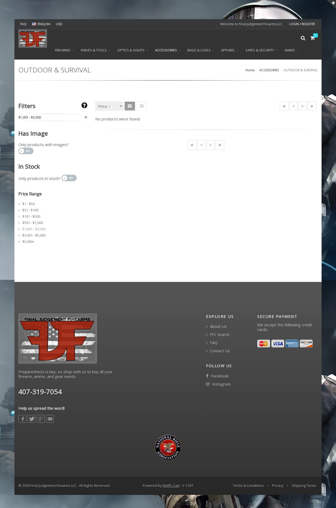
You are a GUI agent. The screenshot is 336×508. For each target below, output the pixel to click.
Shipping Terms (304, 485)
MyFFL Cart (171, 485)
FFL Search (219, 334)
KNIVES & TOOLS (94, 50)
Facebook (219, 375)
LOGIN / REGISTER (302, 24)
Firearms (62, 50)
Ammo (290, 50)
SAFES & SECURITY (259, 50)
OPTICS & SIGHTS (131, 50)
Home (250, 70)
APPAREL (228, 50)
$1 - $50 (28, 203)
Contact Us (219, 350)
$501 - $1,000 (32, 222)
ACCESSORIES (166, 50)
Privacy (278, 485)
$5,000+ (28, 241)
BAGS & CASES (199, 50)
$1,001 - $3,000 (33, 229)
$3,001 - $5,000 (33, 235)
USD (59, 24)
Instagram (221, 384)
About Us (218, 326)
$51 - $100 (30, 210)
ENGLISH (44, 24)
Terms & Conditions (248, 485)
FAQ (23, 24)
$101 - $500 (31, 216)
